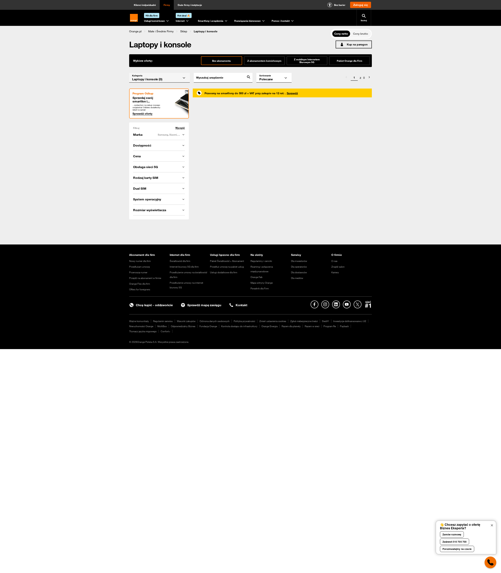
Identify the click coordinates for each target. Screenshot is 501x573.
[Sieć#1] (368, 304)
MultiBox (162, 326)
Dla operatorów (299, 266)
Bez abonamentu (221, 60)
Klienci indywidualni (145, 4)
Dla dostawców (299, 272)
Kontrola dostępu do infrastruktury (239, 326)
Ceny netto (341, 33)
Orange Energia (269, 326)
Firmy (167, 4)
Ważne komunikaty (139, 321)
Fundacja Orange (208, 326)
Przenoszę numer (138, 272)
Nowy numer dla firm (140, 261)
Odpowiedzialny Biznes (183, 326)
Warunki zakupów (186, 321)
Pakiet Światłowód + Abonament (227, 261)
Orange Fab (256, 277)
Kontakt (241, 305)
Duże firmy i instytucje (190, 4)
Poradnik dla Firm (259, 288)
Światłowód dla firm (180, 261)
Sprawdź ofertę (142, 113)
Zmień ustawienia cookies (272, 321)
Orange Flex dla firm (139, 283)
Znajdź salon (338, 266)
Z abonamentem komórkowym (264, 60)
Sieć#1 (325, 321)
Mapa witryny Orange (261, 282)
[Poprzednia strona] (346, 78)
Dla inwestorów (299, 261)
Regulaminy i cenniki (261, 261)
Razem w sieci (312, 326)
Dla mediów (297, 278)
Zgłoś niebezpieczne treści (304, 321)
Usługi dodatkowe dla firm (223, 272)
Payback (344, 326)
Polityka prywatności (244, 321)
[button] (135, 31)
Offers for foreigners (139, 289)
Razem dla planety (291, 326)
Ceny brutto (360, 33)
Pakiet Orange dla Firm (349, 60)
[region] (230, 31)
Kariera (335, 272)
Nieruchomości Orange (141, 326)
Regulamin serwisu (163, 321)
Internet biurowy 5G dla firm (184, 266)
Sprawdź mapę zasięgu (204, 305)
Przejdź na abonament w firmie (145, 278)
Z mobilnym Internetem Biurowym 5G (307, 61)
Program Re (329, 326)
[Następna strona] (369, 78)
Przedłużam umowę (139, 266)
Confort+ (165, 331)
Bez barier (339, 4)
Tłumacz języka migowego (143, 331)
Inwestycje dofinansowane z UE (349, 321)
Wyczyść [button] (180, 127)
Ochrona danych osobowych (215, 321)
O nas (334, 261)
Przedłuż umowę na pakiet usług (227, 266)
